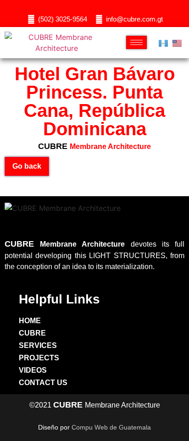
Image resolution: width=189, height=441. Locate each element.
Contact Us (43, 382)
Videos (33, 370)
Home (30, 321)
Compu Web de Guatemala (111, 427)
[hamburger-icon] (136, 42)
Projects (39, 358)
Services (38, 345)
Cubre (32, 333)
